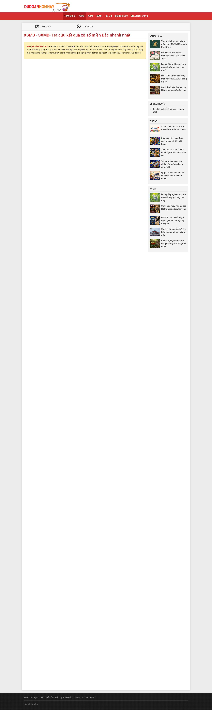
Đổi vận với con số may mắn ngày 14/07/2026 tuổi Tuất (173, 55)
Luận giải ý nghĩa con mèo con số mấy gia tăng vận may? (173, 67)
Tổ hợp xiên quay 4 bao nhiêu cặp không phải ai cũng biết (172, 164)
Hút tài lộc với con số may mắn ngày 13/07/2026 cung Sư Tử (174, 79)
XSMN (99, 16)
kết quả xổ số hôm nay (167, 109)
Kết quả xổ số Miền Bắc (38, 46)
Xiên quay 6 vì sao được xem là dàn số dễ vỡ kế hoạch (172, 141)
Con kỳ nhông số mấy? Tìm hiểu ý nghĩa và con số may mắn (173, 232)
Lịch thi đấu (45, 26)
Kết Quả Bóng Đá (49, 697)
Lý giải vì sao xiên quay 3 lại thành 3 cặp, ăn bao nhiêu (172, 175)
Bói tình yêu (121, 16)
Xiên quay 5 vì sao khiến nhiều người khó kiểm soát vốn (173, 152)
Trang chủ (69, 16)
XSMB (81, 16)
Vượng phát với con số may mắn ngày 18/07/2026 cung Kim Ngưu (174, 44)
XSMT (90, 16)
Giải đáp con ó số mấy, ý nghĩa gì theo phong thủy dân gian (172, 220)
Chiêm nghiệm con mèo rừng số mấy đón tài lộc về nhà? (173, 243)
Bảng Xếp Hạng (31, 697)
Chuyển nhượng (139, 16)
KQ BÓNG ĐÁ (87, 26)
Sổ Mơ (109, 16)
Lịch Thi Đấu (66, 697)
